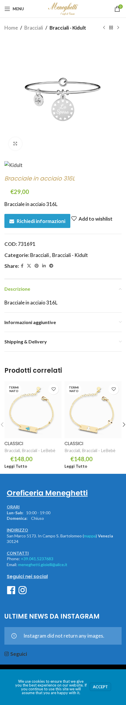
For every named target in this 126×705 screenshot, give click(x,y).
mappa (90, 535)
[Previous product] (104, 27)
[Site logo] (63, 8)
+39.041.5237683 (37, 558)
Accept (100, 686)
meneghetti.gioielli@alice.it (42, 564)
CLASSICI (13, 443)
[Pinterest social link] (36, 266)
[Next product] (118, 27)
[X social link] (29, 266)
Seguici (18, 654)
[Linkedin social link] (43, 266)
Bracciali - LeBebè (38, 450)
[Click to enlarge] (15, 143)
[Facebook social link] (22, 266)
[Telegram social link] (51, 266)
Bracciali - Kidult (68, 28)
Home (11, 28)
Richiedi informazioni (41, 221)
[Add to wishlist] (53, 389)
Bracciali (33, 28)
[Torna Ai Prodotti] (111, 27)
